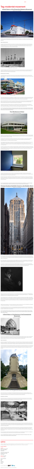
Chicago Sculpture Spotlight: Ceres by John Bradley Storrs (17, 186)
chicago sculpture (4, 311)
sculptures (6, 312)
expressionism (22, 434)
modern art (20, 311)
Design (16, 434)
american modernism (11, 310)
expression (19, 434)
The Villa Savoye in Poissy (17, 112)
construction (14, 434)
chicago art (28, 310)
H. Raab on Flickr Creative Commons (18, 390)
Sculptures (2, 461)
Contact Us (2, 462)
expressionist (25, 434)
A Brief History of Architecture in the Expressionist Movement (17, 315)
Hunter (20, 10)
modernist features (13, 183)
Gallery (1, 459)
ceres (15, 310)
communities (27, 1)
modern (28, 434)
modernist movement (30, 108)
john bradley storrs (14, 311)
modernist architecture (20, 108)
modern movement (4, 108)
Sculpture (4, 312)
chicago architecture (24, 310)
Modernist (16, 108)
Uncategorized (5, 310)
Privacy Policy (9, 467)
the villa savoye (26, 183)
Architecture (9, 434)
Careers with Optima (3, 458)
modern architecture (3, 183)
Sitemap (2, 463)
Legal (11, 467)
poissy (24, 183)
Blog (1, 460)
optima (22, 183)
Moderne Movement (9, 108)
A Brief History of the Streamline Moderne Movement (17, 9)
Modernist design (25, 108)
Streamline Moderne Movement (9, 109)
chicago (21, 310)
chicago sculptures (9, 311)
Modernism (13, 108)
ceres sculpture (18, 310)
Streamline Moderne (3, 109)
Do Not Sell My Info (14, 467)
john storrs (17, 311)
